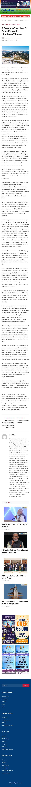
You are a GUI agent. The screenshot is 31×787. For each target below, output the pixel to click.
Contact (4, 741)
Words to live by (6, 720)
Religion (4, 701)
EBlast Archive (5, 765)
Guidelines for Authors (7, 749)
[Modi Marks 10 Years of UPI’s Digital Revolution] (15, 514)
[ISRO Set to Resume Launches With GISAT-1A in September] (15, 591)
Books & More (5, 696)
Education (4, 717)
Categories (4, 744)
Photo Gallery (5, 738)
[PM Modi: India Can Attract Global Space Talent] (15, 565)
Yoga (3, 706)
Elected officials (6, 773)
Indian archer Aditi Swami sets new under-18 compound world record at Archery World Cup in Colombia (8, 424)
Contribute (4, 746)
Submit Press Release (7, 770)
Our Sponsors (5, 767)
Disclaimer (4, 760)
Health (3, 704)
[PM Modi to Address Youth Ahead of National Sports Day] (15, 540)
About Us (4, 736)
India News (5, 24)
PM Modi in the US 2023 (7, 725)
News (18, 24)
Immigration (5, 698)
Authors (4, 762)
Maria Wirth (12, 24)
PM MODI (4, 722)
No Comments (6, 40)
